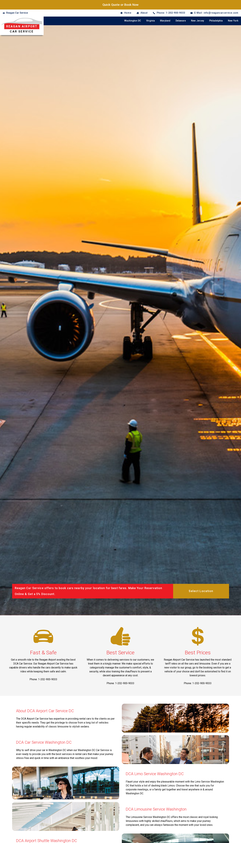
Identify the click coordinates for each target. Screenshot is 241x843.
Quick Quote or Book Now (120, 5)
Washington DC (132, 20)
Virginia (150, 20)
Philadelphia (216, 20)
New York (233, 20)
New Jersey (197, 20)
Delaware (181, 20)
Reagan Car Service (17, 12)
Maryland (165, 20)
